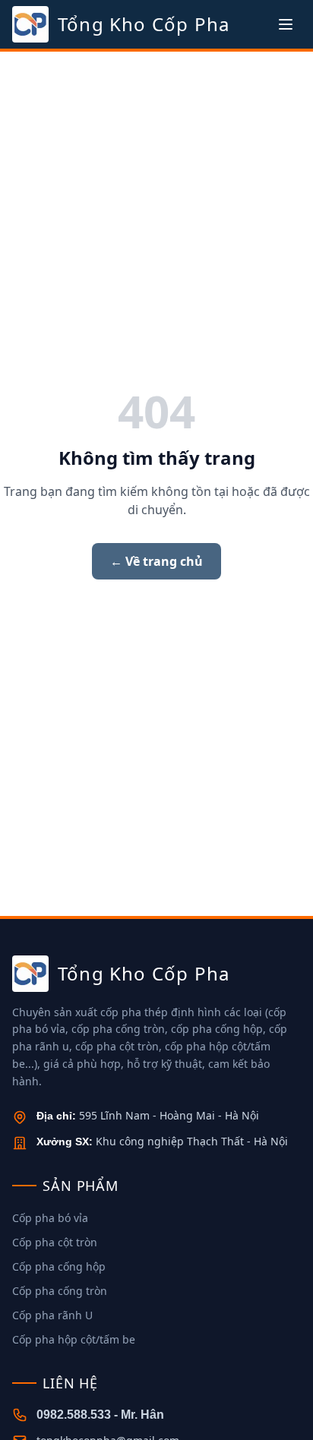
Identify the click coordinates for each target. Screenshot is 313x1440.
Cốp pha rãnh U (52, 1315)
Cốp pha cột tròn (54, 1242)
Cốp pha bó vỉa (50, 1218)
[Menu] (285, 24)
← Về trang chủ (156, 561)
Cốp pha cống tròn (59, 1291)
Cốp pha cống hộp (59, 1266)
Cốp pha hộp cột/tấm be (73, 1339)
